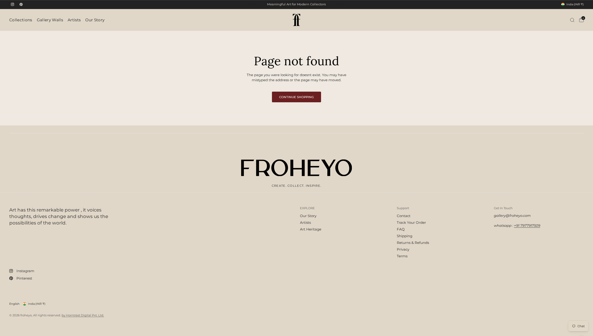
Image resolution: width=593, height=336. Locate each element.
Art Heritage (310, 229)
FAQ (401, 229)
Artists (74, 20)
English (14, 303)
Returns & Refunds (413, 242)
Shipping (404, 236)
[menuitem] (22, 20)
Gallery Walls (50, 20)
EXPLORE (307, 208)
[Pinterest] (21, 4)
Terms (402, 256)
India (575, 4)
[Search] (572, 20)
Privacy (403, 249)
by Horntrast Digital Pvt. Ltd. (83, 315)
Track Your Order (411, 222)
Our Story (94, 20)
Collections (20, 20)
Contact (403, 216)
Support (403, 208)
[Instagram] (12, 4)
